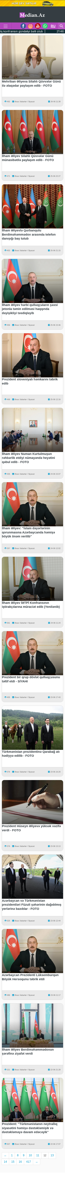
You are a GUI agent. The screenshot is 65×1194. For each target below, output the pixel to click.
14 (5, 1161)
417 (28, 1161)
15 (12, 1161)
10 (30, 1155)
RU (53, 26)
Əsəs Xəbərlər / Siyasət (24, 101)
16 (20, 1161)
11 (37, 1155)
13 (52, 1155)
